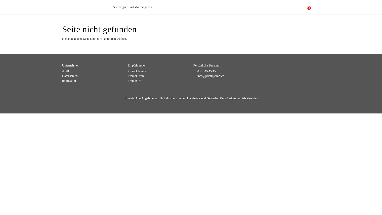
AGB (65, 71)
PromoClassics (137, 71)
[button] (317, 8)
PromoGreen (136, 76)
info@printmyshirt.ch (210, 76)
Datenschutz (70, 76)
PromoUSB (135, 80)
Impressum (69, 80)
